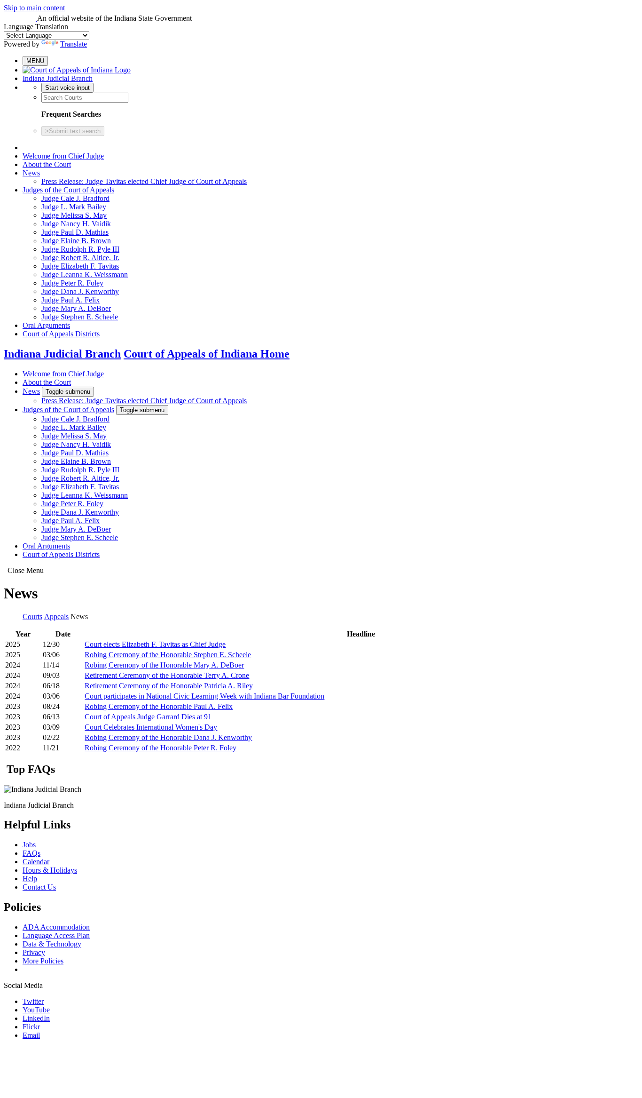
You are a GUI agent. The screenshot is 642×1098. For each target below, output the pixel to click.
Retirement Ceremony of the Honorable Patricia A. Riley (169, 686)
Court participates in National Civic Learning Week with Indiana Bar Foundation (204, 696)
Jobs (29, 845)
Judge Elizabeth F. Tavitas (80, 266)
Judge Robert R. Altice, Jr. (80, 258)
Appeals (56, 617)
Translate (73, 44)
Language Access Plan (56, 935)
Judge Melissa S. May (74, 215)
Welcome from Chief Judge (63, 156)
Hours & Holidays (50, 870)
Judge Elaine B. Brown (76, 241)
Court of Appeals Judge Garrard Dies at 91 (148, 717)
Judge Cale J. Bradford (75, 198)
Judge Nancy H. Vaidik (76, 224)
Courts (32, 617)
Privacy (34, 952)
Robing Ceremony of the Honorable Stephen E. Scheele (168, 655)
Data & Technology (52, 944)
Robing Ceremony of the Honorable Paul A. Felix (159, 706)
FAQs (31, 853)
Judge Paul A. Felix (70, 300)
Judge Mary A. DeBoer (76, 308)
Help (30, 879)
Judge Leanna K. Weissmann (84, 274)
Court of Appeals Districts (61, 334)
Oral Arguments (46, 325)
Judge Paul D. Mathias (75, 232)
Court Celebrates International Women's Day (151, 727)
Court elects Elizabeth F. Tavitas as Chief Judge (155, 644)
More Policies (43, 961)
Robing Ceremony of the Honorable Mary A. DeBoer (164, 665)
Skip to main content (34, 8)
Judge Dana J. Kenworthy (80, 291)
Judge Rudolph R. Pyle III (80, 249)
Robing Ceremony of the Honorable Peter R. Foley (160, 748)
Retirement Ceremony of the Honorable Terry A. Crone (167, 675)
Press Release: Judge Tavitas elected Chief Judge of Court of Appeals (144, 181)
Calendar (36, 862)
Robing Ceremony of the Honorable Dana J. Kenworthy (168, 737)
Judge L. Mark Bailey (73, 207)
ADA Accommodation (56, 927)
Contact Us (39, 887)
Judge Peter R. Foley (72, 283)
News (31, 173)
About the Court (47, 164)
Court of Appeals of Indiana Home (207, 354)
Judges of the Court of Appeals (68, 190)
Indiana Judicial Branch (58, 78)
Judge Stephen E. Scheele (79, 317)
